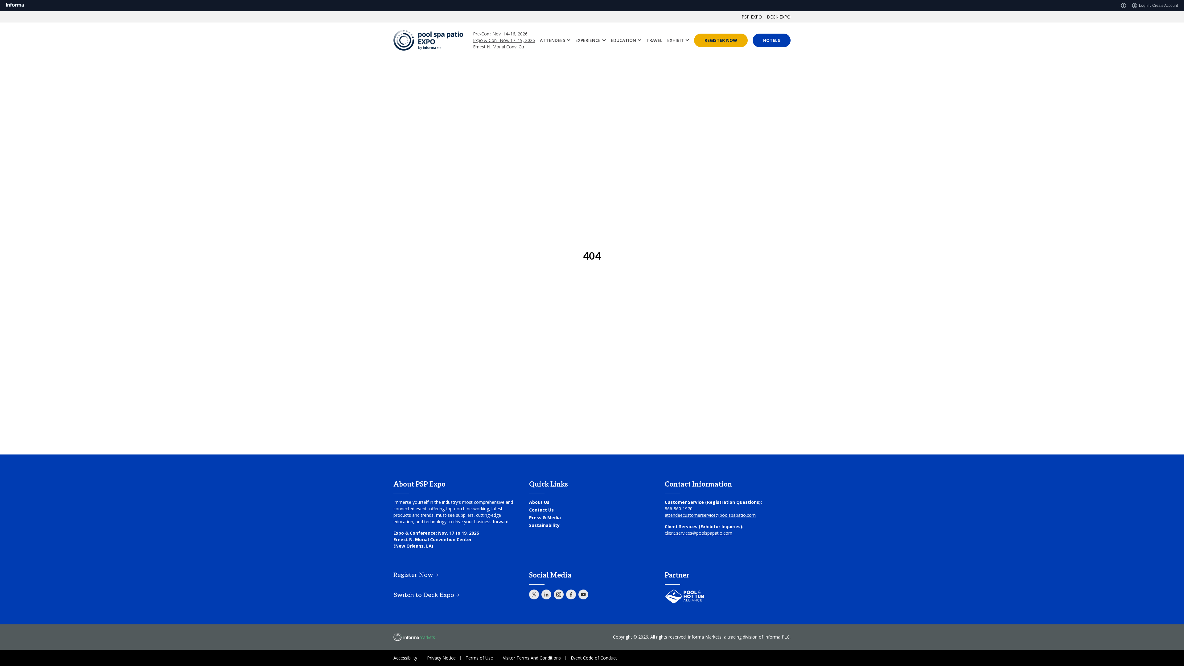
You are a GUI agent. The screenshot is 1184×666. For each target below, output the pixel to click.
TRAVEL (654, 40)
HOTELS (771, 40)
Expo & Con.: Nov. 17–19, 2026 (504, 40)
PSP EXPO (752, 17)
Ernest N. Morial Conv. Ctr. (499, 47)
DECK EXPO (779, 17)
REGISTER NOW (721, 40)
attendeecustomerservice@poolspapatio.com (710, 515)
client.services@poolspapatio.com (698, 533)
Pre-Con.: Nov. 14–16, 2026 (500, 34)
